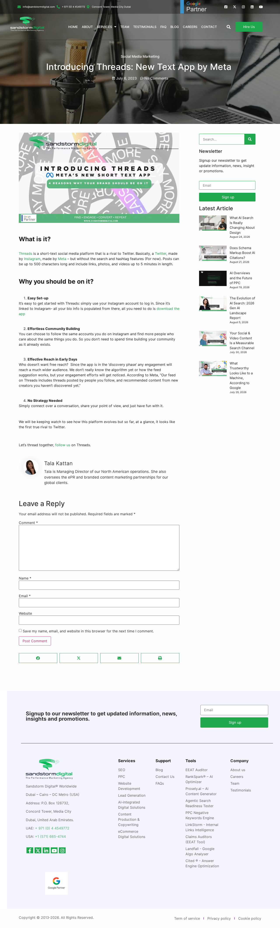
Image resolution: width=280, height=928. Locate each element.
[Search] (249, 139)
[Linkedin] (252, 7)
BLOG (174, 27)
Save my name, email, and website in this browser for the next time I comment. (88, 631)
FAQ (163, 27)
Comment (28, 522)
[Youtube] (260, 7)
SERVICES (104, 27)
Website (25, 613)
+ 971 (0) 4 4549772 (52, 828)
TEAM (124, 27)
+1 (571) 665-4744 (50, 836)
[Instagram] (243, 7)
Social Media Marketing (140, 56)
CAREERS (190, 27)
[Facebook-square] (226, 7)
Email (25, 596)
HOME (73, 27)
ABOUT (87, 27)
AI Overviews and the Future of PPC (241, 278)
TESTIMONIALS (144, 27)
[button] (38, 658)
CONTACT (209, 27)
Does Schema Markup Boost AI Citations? (242, 253)
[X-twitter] (234, 7)
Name (25, 578)
